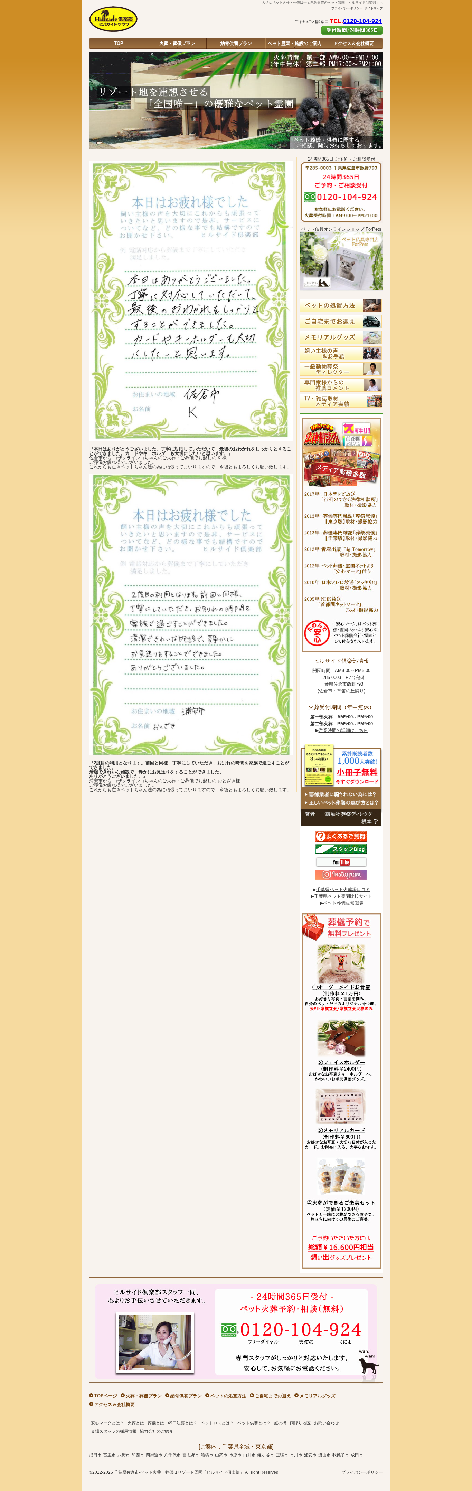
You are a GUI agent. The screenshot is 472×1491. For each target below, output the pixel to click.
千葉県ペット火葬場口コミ (343, 889)
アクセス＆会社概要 (353, 43)
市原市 (235, 1455)
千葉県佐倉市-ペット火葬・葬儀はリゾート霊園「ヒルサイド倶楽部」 (179, 1472)
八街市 (123, 1455)
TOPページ (105, 1395)
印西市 (138, 1455)
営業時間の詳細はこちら (343, 730)
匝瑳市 (282, 1455)
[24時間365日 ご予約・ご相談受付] (341, 224)
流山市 (324, 1455)
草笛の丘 (346, 691)
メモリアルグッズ (318, 1395)
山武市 (221, 1455)
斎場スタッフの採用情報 (113, 1431)
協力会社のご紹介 (156, 1431)
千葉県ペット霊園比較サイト (343, 896)
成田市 (95, 1455)
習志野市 (190, 1455)
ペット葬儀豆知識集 (343, 903)
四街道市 (154, 1455)
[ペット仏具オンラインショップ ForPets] (341, 292)
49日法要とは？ (182, 1423)
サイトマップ (373, 8)
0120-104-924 (362, 21)
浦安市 (310, 1455)
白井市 (249, 1455)
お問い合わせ (326, 1423)
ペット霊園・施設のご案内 (295, 43)
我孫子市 (340, 1455)
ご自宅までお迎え (273, 1395)
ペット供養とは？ (254, 1423)
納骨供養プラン (236, 43)
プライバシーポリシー (346, 8)
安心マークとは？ (107, 1423)
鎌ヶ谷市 (265, 1455)
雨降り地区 (300, 1423)
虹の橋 (280, 1423)
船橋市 (207, 1455)
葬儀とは (156, 1423)
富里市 (109, 1455)
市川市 (296, 1455)
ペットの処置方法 (228, 1395)
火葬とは (136, 1423)
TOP (118, 43)
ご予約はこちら (352, 30)
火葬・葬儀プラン (177, 43)
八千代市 (172, 1455)
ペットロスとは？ (217, 1423)
